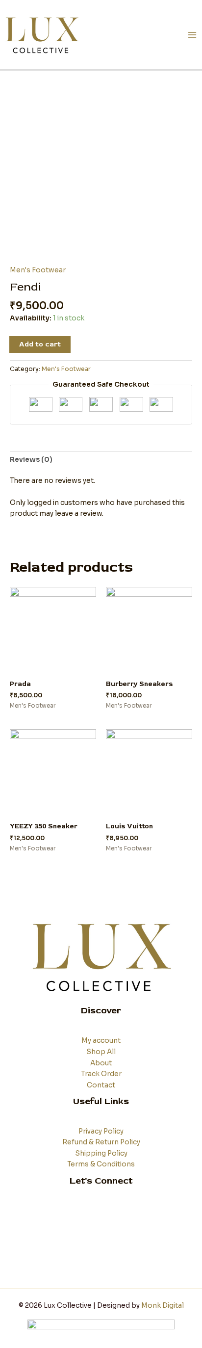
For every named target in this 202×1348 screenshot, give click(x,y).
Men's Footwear (38, 270)
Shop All (101, 1052)
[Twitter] (101, 1256)
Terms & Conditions (101, 1164)
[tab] (101, 460)
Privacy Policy (101, 1131)
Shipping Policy (101, 1153)
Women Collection (101, 1222)
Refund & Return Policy (101, 1142)
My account (101, 1040)
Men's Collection (101, 1211)
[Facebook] (86, 1256)
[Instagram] (115, 1256)
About (101, 1063)
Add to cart (40, 344)
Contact (101, 1085)
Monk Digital (162, 1305)
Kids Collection (101, 1233)
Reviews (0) (31, 459)
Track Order (101, 1074)
